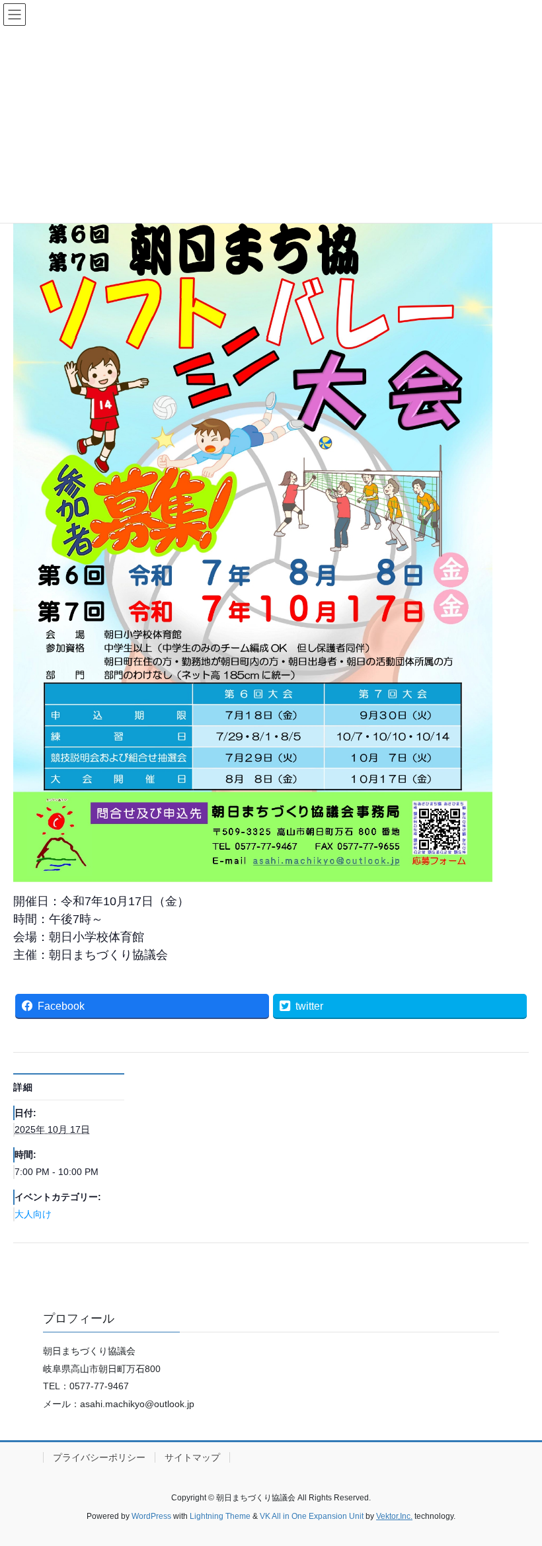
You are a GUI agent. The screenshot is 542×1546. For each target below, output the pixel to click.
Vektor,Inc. (394, 1516)
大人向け (33, 1214)
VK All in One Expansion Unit (312, 1516)
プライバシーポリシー (99, 1457)
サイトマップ (192, 1457)
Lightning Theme (220, 1516)
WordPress (151, 1516)
